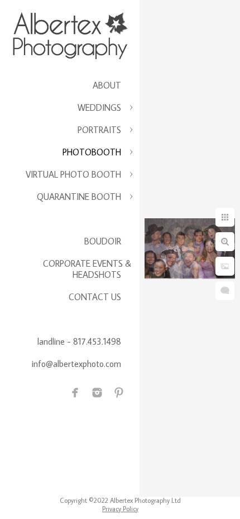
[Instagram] (97, 392)
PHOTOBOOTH (92, 152)
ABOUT (107, 85)
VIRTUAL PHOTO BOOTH (73, 174)
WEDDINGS (99, 107)
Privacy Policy (120, 509)
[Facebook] (75, 392)
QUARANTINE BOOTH (79, 196)
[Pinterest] (118, 392)
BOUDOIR (102, 241)
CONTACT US (95, 296)
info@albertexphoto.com (76, 363)
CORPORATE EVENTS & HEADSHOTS (87, 269)
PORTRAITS (99, 129)
